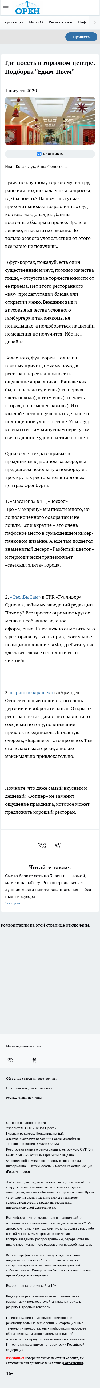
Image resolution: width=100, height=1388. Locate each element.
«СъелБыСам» (25, 597)
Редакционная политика (24, 1098)
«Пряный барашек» (31, 692)
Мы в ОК (36, 22)
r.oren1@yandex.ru (66, 1139)
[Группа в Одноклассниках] (34, 1059)
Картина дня (13, 22)
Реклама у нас (61, 22)
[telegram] (59, 845)
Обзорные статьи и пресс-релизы (31, 1078)
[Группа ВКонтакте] (50, 154)
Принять (81, 37)
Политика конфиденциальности (30, 1088)
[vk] (42, 845)
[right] (94, 22)
